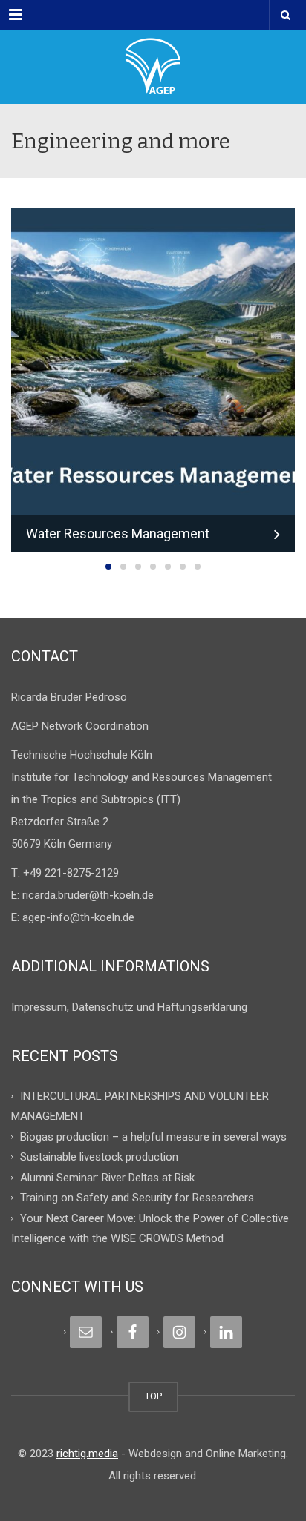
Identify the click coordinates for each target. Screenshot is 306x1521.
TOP (153, 1396)
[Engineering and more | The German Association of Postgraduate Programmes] (153, 67)
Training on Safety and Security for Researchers (137, 1197)
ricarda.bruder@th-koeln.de (88, 895)
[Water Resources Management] (153, 379)
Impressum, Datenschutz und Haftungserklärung (129, 1007)
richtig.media (87, 1453)
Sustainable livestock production (99, 1157)
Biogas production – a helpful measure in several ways (153, 1136)
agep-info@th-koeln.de (78, 917)
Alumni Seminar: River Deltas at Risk (107, 1177)
